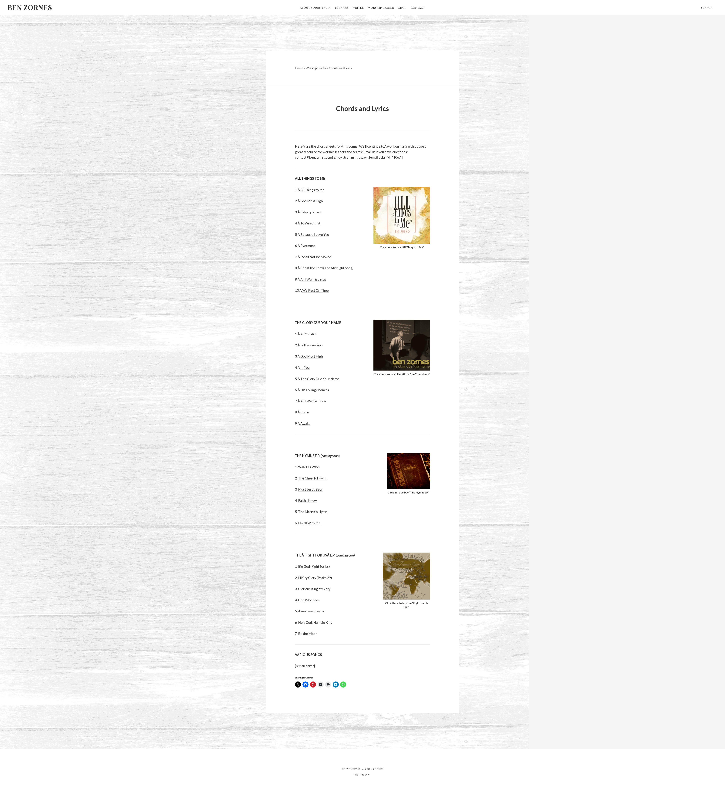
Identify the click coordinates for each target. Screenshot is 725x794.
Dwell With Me (309, 523)
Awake (305, 423)
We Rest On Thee (315, 290)
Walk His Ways (309, 467)
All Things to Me (312, 190)
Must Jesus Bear (310, 489)
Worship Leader (316, 68)
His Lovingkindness (314, 390)
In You (305, 367)
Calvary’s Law (310, 212)
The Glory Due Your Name (319, 379)
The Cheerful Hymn (312, 478)
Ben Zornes (30, 7)
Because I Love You (314, 234)
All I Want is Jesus (313, 279)
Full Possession (311, 345)
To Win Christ (310, 223)
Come (304, 412)
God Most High (311, 201)
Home (299, 68)
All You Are (308, 334)
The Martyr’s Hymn (312, 512)
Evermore (307, 246)
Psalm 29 (324, 578)
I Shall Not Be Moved (315, 257)
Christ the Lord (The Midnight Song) (326, 268)
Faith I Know (307, 500)
